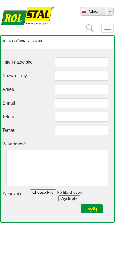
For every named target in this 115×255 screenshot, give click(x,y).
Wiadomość (14, 144)
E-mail (8, 103)
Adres (8, 89)
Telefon (9, 116)
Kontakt (38, 41)
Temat (8, 130)
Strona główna (14, 41)
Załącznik (11, 193)
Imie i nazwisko (17, 62)
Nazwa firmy (14, 75)
